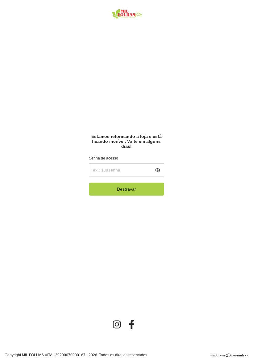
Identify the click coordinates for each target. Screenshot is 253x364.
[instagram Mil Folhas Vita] (116, 324)
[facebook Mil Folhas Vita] (131, 324)
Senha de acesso (103, 158)
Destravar (126, 189)
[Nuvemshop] (229, 356)
